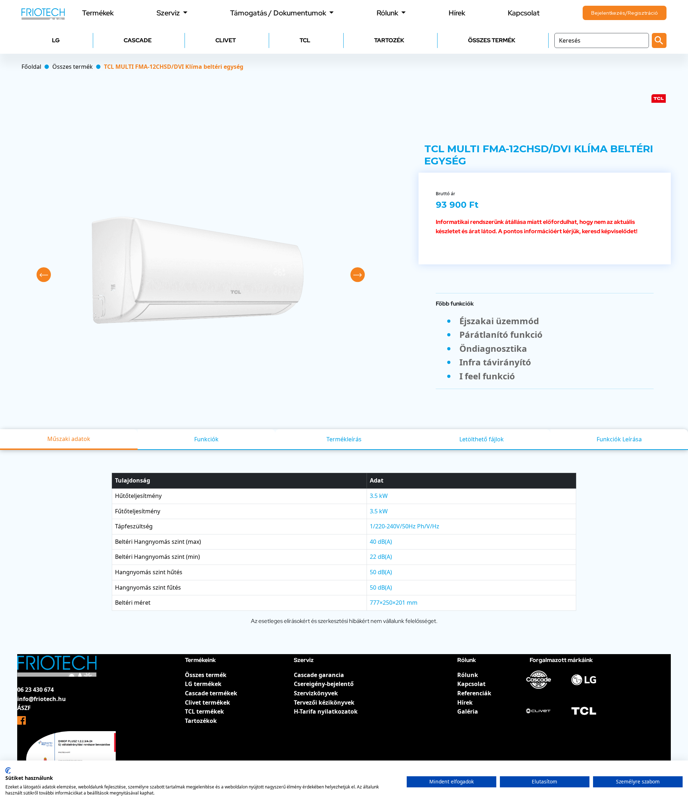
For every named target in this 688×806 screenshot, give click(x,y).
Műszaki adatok (68, 439)
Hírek (457, 13)
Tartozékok (201, 721)
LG (56, 40)
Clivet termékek (207, 702)
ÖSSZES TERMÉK (491, 40)
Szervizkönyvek (316, 693)
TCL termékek (204, 711)
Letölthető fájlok (481, 439)
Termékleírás (344, 439)
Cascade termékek (211, 693)
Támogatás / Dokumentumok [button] (279, 13)
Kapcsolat (524, 13)
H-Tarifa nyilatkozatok (326, 711)
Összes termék (205, 675)
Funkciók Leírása (619, 439)
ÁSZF (24, 708)
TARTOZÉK (389, 40)
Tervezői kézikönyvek (324, 702)
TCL (305, 40)
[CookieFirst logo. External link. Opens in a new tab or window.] (8, 770)
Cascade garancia (319, 675)
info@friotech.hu (41, 699)
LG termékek (203, 684)
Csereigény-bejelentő (324, 684)
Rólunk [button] (388, 13)
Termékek (98, 13)
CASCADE (138, 40)
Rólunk (467, 675)
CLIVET (225, 40)
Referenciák (474, 693)
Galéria (467, 711)
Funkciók (206, 439)
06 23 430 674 (35, 690)
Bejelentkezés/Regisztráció (624, 13)
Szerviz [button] (169, 13)
